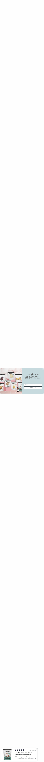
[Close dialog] (43, 369)
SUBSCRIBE (33, 387)
